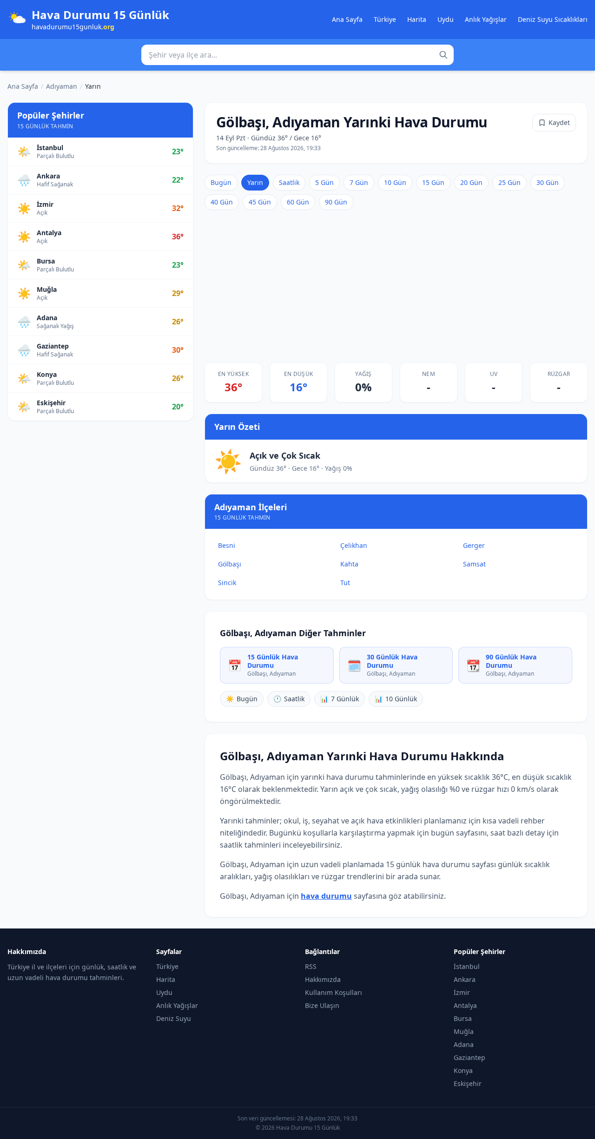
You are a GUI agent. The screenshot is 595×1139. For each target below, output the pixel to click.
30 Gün (547, 182)
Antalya (465, 1005)
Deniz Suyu (173, 1018)
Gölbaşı (229, 564)
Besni (226, 545)
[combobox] (297, 55)
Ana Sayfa (347, 19)
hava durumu (326, 896)
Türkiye (385, 19)
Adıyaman (61, 86)
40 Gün (222, 202)
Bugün (221, 182)
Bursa (463, 1018)
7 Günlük (339, 698)
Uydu (445, 19)
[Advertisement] (396, 286)
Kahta (349, 564)
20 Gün (471, 182)
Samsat (474, 564)
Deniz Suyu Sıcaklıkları (553, 19)
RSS (311, 966)
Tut (345, 582)
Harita (416, 19)
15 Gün (433, 182)
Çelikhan (353, 545)
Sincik (227, 582)
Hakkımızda (323, 979)
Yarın (255, 182)
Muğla (464, 1031)
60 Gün (298, 202)
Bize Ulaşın (322, 1005)
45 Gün (260, 202)
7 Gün (359, 182)
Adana (464, 1044)
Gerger (474, 545)
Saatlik (289, 182)
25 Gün (509, 182)
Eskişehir (468, 1083)
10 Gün (395, 182)
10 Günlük (396, 698)
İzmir (462, 992)
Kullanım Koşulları (333, 992)
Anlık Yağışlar (486, 19)
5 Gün (324, 182)
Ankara (465, 979)
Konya (463, 1070)
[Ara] (443, 54)
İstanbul (467, 966)
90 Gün (336, 202)
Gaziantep (469, 1057)
